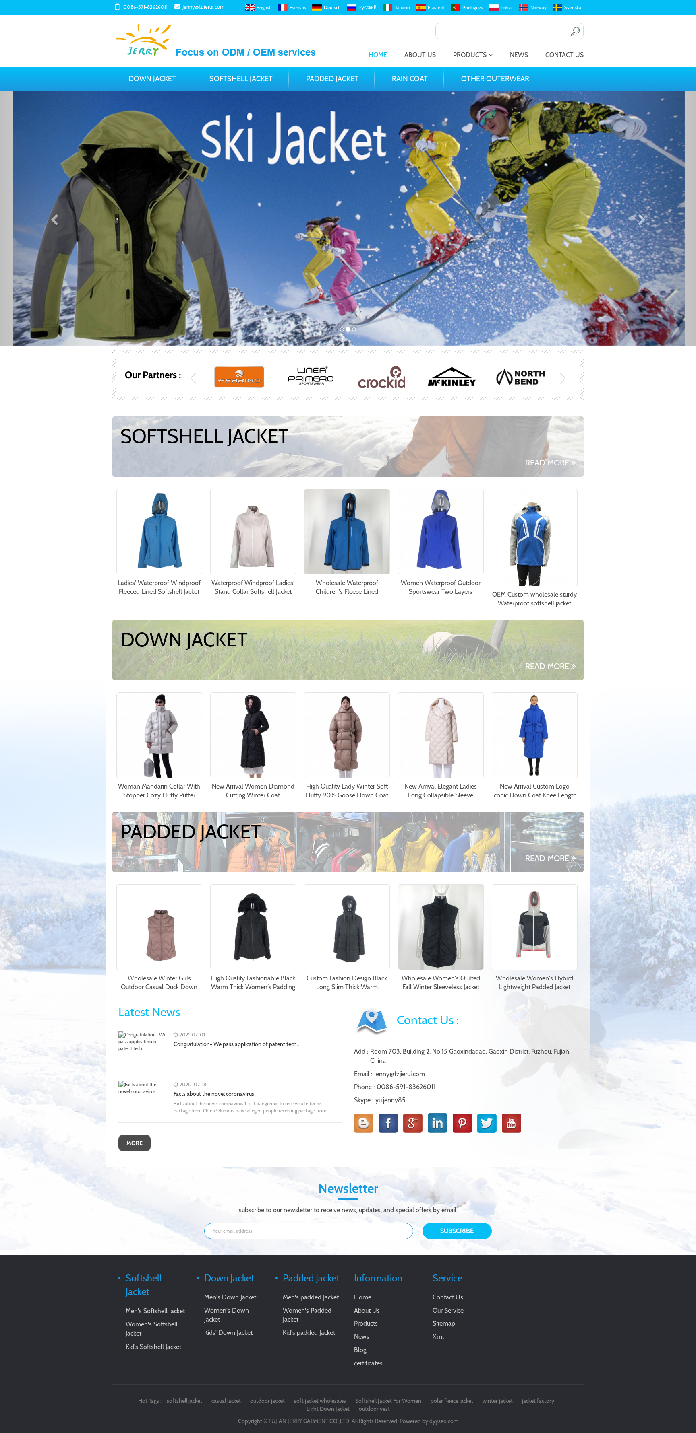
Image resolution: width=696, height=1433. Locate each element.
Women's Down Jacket (226, 1315)
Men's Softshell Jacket (155, 1311)
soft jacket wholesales (320, 1400)
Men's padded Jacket (311, 1297)
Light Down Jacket (328, 1408)
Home (378, 55)
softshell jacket (184, 1400)
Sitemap (444, 1323)
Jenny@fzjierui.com (203, 7)
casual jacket (226, 1400)
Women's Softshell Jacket (152, 1328)
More (134, 1143)
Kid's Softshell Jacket (153, 1347)
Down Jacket (152, 78)
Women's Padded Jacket (307, 1315)
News (519, 55)
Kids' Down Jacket (228, 1332)
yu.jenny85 (390, 1100)
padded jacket (332, 78)
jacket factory (538, 1400)
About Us (420, 55)
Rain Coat (410, 78)
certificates (368, 1363)
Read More (547, 462)
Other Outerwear (495, 78)
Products (470, 55)
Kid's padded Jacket (309, 1332)
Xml (438, 1336)
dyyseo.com (443, 1421)
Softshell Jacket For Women (388, 1400)
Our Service (448, 1310)
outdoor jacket (267, 1400)
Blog (360, 1350)
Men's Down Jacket (230, 1297)
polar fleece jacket (452, 1400)
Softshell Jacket (241, 78)
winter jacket (498, 1400)
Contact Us (564, 55)
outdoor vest (374, 1408)
